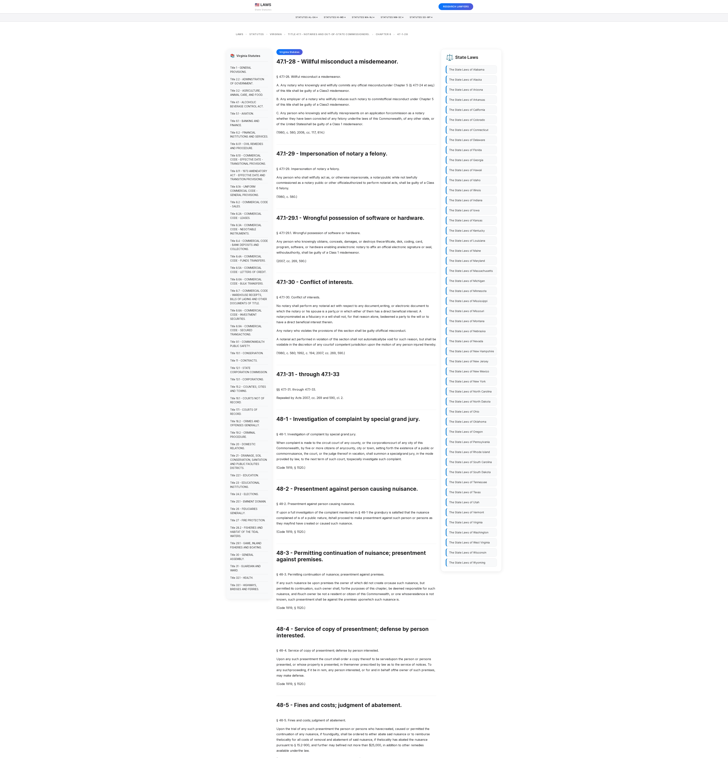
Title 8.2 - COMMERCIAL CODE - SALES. (249, 204)
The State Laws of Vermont (466, 512)
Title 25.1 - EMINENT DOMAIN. (248, 501)
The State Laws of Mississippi (468, 301)
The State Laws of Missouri (466, 311)
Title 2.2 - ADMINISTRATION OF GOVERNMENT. (247, 81)
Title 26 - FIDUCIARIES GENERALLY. (243, 511)
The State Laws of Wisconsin (467, 552)
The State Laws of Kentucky (467, 230)
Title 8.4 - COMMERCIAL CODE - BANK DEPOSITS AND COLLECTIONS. (249, 245)
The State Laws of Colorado (467, 119)
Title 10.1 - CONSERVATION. (246, 353)
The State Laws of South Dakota (470, 472)
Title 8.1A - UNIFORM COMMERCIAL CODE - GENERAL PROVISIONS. (244, 191)
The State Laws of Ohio (464, 411)
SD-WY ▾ (421, 17)
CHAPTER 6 (383, 34)
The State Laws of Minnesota (467, 291)
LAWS (239, 34)
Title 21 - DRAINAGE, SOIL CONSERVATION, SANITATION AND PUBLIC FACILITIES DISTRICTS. (248, 461)
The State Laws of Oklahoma (467, 421)
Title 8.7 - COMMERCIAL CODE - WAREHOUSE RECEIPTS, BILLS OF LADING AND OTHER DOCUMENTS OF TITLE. (249, 297)
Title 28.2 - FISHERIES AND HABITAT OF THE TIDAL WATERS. (246, 532)
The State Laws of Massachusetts (471, 270)
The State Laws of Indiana (465, 200)
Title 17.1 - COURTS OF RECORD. (243, 411)
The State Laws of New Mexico (469, 371)
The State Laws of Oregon (466, 431)
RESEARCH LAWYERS (456, 6)
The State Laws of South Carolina (470, 461)
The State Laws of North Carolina (470, 391)
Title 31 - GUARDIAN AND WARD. (245, 568)
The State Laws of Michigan (467, 280)
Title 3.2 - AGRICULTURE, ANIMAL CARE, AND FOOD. (246, 92)
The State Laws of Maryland (467, 260)
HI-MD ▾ (335, 17)
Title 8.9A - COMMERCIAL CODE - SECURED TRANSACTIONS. (246, 330)
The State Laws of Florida (465, 150)
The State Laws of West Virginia (469, 542)
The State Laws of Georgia (466, 160)
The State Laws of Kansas (465, 220)
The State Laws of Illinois (465, 190)
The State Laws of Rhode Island (469, 451)
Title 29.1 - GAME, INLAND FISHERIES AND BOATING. (246, 545)
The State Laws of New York (467, 381)
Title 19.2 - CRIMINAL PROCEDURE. (242, 434)
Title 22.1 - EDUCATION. (244, 475)
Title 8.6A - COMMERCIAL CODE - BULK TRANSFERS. (246, 281)
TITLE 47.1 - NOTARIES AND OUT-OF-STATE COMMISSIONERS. (329, 34)
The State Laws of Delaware (467, 140)
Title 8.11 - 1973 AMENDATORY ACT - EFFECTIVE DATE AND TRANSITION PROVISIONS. (248, 175)
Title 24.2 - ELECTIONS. (244, 494)
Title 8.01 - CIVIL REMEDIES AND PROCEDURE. (246, 146)
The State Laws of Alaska (465, 79)
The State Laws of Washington (468, 532)
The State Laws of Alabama (466, 69)
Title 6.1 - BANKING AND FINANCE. (244, 123)
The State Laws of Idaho (465, 180)
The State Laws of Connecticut (468, 129)
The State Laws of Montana (466, 321)
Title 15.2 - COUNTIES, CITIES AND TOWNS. (248, 388)
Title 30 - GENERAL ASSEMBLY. (241, 557)
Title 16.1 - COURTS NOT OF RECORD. (247, 400)
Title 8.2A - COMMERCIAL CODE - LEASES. (245, 215)
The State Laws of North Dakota (469, 401)
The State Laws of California (467, 109)
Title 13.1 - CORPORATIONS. (247, 379)
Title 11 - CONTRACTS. (243, 360)
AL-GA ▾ (307, 17)
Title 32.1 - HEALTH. (241, 577)
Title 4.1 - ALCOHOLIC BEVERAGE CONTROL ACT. (247, 104)
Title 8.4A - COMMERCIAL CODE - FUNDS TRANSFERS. (248, 258)
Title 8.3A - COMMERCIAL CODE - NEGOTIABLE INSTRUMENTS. (245, 229)
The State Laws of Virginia (465, 522)
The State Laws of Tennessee (468, 482)
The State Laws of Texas (465, 492)
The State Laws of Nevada (466, 341)
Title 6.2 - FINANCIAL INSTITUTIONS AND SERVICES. (249, 134)
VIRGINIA (276, 34)
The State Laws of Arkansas (467, 99)
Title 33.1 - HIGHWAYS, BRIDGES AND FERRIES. (244, 587)
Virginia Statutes (289, 52)
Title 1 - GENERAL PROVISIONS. (240, 69)
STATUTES (256, 34)
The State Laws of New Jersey (468, 361)
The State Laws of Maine (465, 250)
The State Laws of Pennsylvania (469, 441)
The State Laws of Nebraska (467, 331)
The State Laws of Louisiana (467, 240)
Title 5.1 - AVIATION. (242, 113)
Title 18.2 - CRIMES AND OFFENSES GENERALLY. (245, 423)
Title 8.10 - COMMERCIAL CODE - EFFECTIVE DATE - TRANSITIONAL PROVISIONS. (248, 159)
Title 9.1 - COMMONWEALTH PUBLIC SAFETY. (247, 344)
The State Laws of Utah (464, 502)
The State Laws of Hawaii (465, 170)
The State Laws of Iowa (464, 210)
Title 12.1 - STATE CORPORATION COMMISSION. (249, 370)
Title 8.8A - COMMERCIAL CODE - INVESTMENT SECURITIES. (246, 314)
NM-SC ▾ (392, 17)
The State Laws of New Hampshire (471, 351)
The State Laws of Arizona (466, 89)
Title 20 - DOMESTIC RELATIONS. (243, 446)
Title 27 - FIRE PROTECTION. (247, 520)
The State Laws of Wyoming (467, 562)
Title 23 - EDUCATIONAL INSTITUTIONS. (245, 484)
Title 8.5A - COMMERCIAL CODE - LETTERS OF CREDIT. (248, 270)
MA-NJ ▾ (363, 17)
